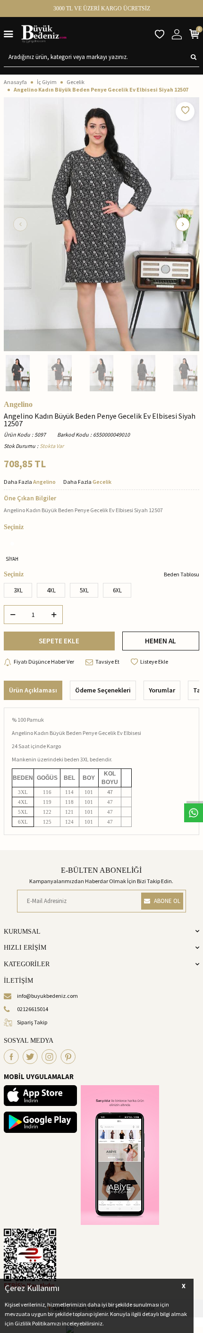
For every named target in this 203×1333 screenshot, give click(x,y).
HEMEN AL (160, 640)
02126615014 (32, 1008)
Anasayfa (15, 81)
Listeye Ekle (154, 661)
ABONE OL (167, 901)
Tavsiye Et (107, 661)
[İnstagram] (49, 1056)
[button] (20, 224)
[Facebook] (11, 1056)
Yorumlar (162, 690)
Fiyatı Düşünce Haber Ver (44, 661)
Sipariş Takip (32, 1022)
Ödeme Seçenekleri (103, 690)
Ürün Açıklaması (33, 690)
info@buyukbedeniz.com (47, 995)
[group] (101, 224)
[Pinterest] (68, 1056)
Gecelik (76, 81)
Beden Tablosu (181, 574)
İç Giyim (47, 81)
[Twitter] (30, 1056)
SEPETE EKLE (59, 640)
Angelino (18, 404)
